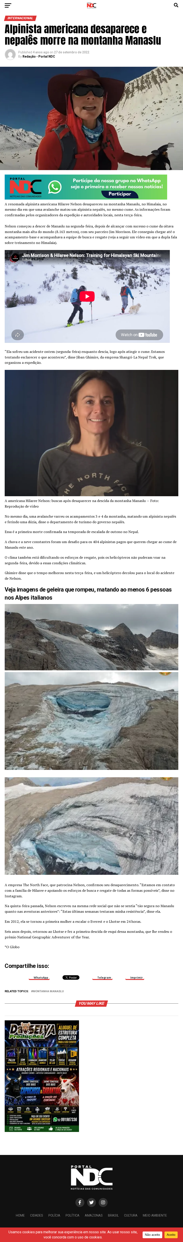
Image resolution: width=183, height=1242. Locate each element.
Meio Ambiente (155, 1215)
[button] (91, 637)
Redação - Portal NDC (39, 56)
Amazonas (94, 1215)
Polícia (54, 1215)
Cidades (36, 1215)
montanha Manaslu (48, 991)
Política (72, 1215)
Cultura (130, 1215)
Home (20, 1215)
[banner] (86, 198)
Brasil (113, 1215)
